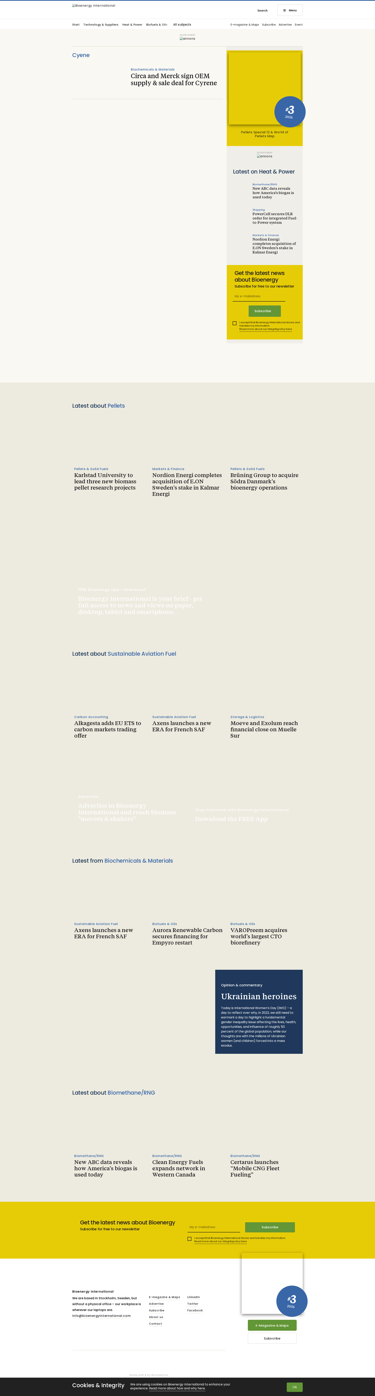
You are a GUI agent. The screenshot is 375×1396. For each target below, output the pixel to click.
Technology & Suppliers (100, 25)
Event (299, 25)
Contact (155, 1324)
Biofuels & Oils (156, 25)
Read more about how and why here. (177, 1388)
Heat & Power (132, 25)
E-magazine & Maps (245, 25)
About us (156, 1317)
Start (75, 25)
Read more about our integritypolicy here (265, 329)
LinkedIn (193, 1297)
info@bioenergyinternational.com (101, 1316)
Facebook (195, 1310)
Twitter (192, 1304)
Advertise (285, 25)
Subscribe (269, 25)
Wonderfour (159, 1375)
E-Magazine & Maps (272, 1325)
